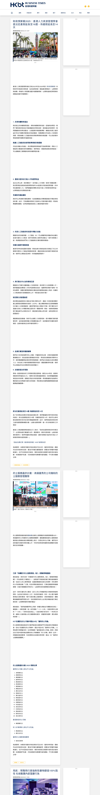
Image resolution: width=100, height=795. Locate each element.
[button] (22, 13)
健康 (46, 13)
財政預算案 (51, 86)
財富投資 (29, 13)
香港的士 (22, 762)
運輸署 (30, 535)
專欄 (88, 13)
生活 (72, 13)
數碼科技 (63, 13)
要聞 (20, 13)
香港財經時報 (31, 6)
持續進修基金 (17, 465)
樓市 (38, 13)
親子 (54, 13)
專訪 (80, 13)
